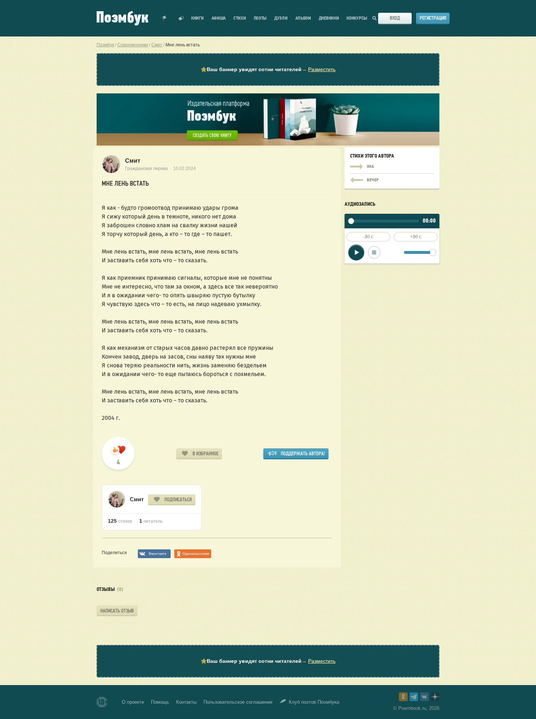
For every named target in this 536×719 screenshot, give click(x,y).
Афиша (218, 18)
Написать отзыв (117, 611)
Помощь (160, 702)
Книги (197, 18)
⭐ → (268, 69)
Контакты (186, 702)
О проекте (133, 702)
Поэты (260, 18)
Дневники (329, 18)
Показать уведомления (164, 18)
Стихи (239, 18)
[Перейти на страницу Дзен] (435, 696)
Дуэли (281, 18)
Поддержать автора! (303, 453)
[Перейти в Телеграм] (413, 696)
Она (392, 167)
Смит (132, 161)
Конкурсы (356, 18)
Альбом (303, 18)
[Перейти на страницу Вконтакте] (424, 696)
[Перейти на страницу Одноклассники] (403, 696)
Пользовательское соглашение (237, 702)
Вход (395, 18)
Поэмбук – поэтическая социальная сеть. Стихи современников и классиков (122, 18)
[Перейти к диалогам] (181, 18)
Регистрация (433, 18)
